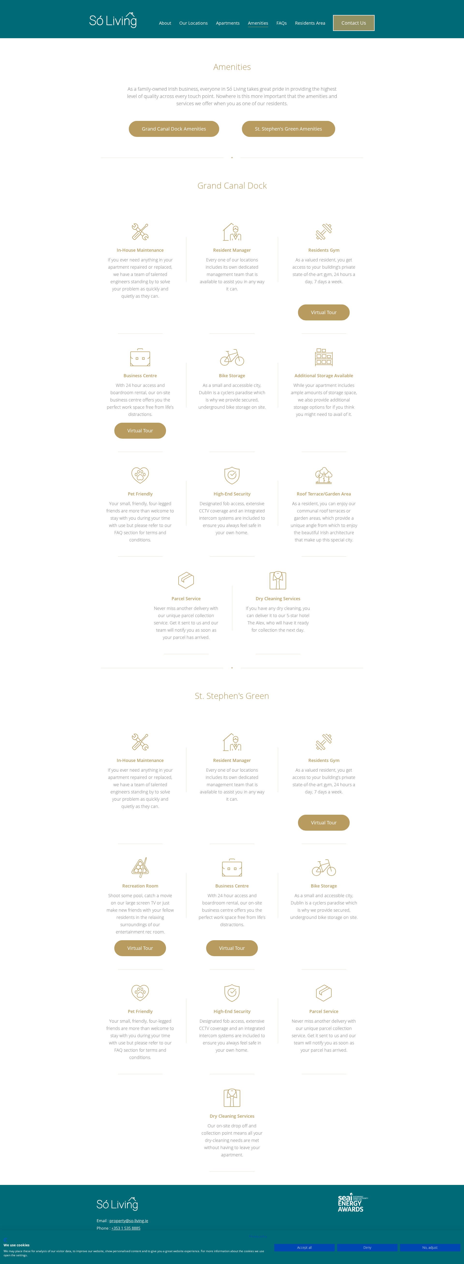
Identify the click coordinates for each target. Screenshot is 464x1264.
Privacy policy (258, 1236)
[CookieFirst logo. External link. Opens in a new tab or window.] (5, 1240)
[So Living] (112, 19)
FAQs (281, 23)
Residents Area (310, 23)
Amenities (258, 23)
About (165, 23)
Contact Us (353, 23)
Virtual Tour (324, 312)
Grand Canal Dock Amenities (174, 129)
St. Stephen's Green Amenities (288, 129)
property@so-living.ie (128, 1220)
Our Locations (193, 23)
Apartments (228, 23)
